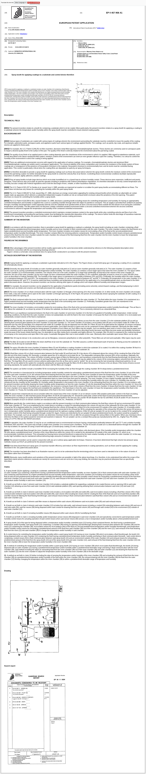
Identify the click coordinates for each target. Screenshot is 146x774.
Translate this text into (7, 2)
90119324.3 (23, 34)
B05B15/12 (100, 28)
